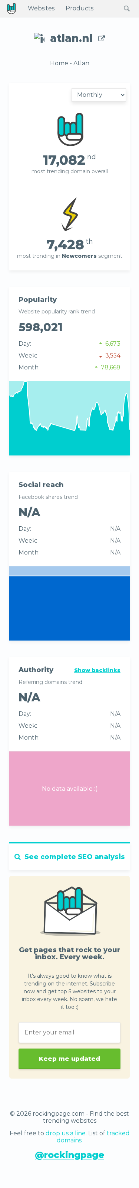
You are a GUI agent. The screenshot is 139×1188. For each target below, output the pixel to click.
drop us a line (66, 1133)
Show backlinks (97, 670)
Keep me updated (69, 1058)
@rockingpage (69, 1154)
